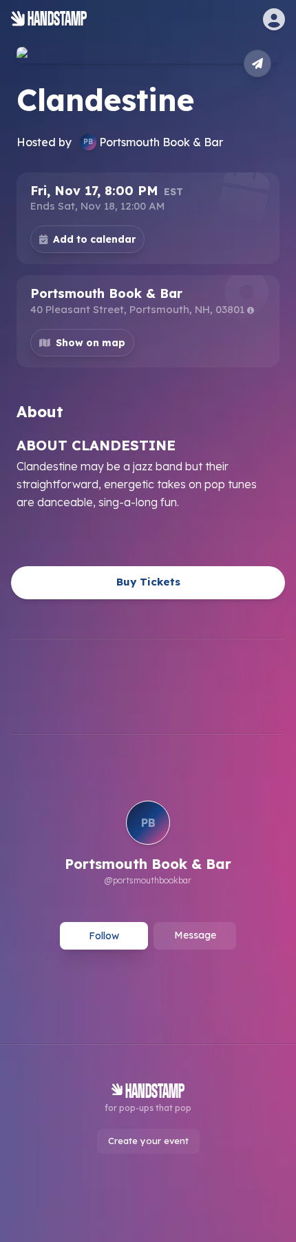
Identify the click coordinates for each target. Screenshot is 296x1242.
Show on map (90, 343)
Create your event (148, 1140)
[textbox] (148, 472)
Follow (104, 936)
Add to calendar (94, 239)
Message (195, 935)
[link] (148, 845)
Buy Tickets (148, 581)
